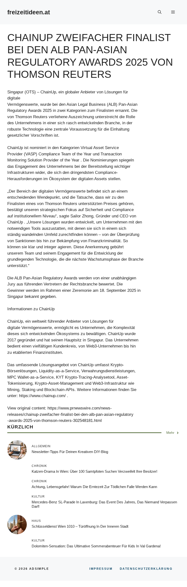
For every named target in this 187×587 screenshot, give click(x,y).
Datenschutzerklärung (146, 568)
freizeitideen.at (28, 12)
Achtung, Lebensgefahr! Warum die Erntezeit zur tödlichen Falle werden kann (94, 487)
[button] (159, 12)
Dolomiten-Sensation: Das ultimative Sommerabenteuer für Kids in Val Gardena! (96, 546)
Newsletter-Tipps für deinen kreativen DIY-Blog (70, 452)
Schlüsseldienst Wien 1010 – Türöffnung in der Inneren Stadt (80, 526)
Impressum (100, 568)
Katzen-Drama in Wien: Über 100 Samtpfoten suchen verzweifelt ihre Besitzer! (94, 471)
